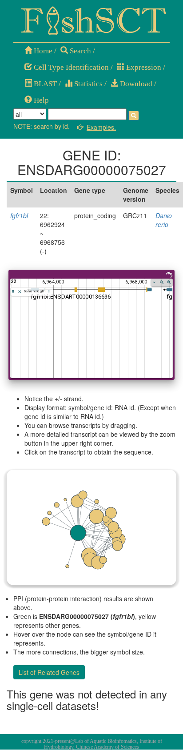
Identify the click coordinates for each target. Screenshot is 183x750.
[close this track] (20, 291)
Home (42, 51)
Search (79, 51)
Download (135, 84)
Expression (142, 67)
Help (40, 100)
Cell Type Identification (70, 67)
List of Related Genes (49, 672)
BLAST (44, 84)
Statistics (87, 84)
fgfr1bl (19, 215)
